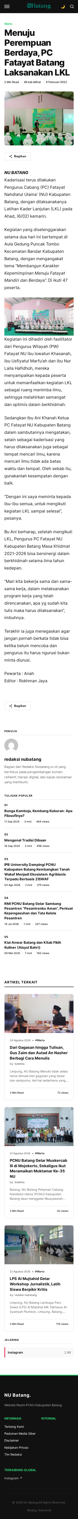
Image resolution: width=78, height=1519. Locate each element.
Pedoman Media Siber (20, 1433)
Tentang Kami (14, 1426)
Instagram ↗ (13, 1478)
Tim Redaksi (13, 1454)
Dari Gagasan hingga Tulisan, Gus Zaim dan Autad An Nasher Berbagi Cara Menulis (39, 1052)
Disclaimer (11, 1440)
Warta (8, 23)
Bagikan (20, 156)
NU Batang (17, 1395)
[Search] (72, 6)
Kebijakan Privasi (16, 1447)
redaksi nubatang (22, 759)
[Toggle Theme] (63, 6)
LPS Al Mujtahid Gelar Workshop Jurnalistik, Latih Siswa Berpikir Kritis (35, 1283)
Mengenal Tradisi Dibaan (25, 840)
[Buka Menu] (7, 6)
